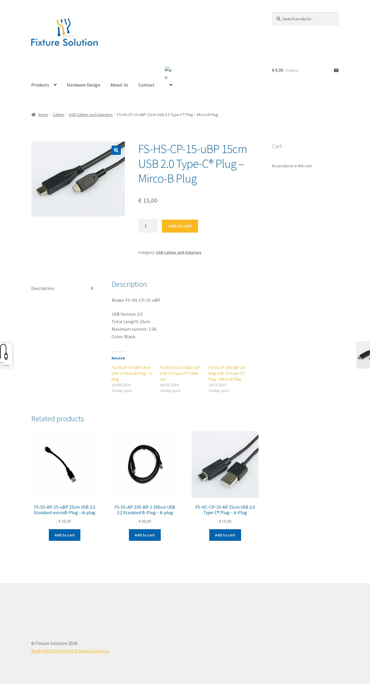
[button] (116, 150)
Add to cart (180, 226)
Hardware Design (83, 85)
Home (43, 114)
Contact (146, 85)
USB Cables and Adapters (91, 114)
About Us (119, 85)
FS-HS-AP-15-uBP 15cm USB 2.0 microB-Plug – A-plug (132, 373)
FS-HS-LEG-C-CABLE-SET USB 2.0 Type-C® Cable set (180, 373)
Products (40, 85)
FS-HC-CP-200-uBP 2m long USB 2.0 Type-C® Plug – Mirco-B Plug (226, 373)
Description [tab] (42, 288)
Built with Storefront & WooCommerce (70, 651)
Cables (58, 114)
